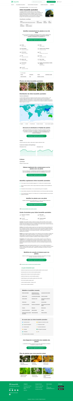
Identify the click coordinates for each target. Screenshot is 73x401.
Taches (42, 310)
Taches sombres (44, 312)
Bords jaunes (43, 307)
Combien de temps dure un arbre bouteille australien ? (30, 276)
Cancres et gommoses (26, 310)
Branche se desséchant (36, 304)
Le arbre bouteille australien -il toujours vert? (28, 282)
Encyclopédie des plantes (24, 7)
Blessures (33, 307)
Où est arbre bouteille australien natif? (27, 280)
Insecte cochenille (44, 296)
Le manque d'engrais (25, 304)
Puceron (23, 307)
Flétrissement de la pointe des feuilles (26, 313)
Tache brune (24, 302)
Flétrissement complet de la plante (45, 299)
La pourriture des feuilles (36, 296)
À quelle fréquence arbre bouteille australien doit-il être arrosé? (31, 278)
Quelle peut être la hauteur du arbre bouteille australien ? (30, 274)
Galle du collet (24, 296)
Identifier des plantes (44, 4)
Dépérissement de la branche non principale (35, 293)
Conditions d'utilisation (38, 387)
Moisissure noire (34, 298)
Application (52, 4)
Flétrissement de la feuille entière (45, 305)
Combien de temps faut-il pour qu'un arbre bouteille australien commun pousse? (34, 270)
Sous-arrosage (43, 302)
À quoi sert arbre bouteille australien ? (27, 284)
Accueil (12, 4)
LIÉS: (28, 208)
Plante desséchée (35, 312)
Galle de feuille (34, 310)
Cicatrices (33, 302)
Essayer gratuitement (51, 1)
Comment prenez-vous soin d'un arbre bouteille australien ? (31, 272)
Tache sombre (24, 298)
